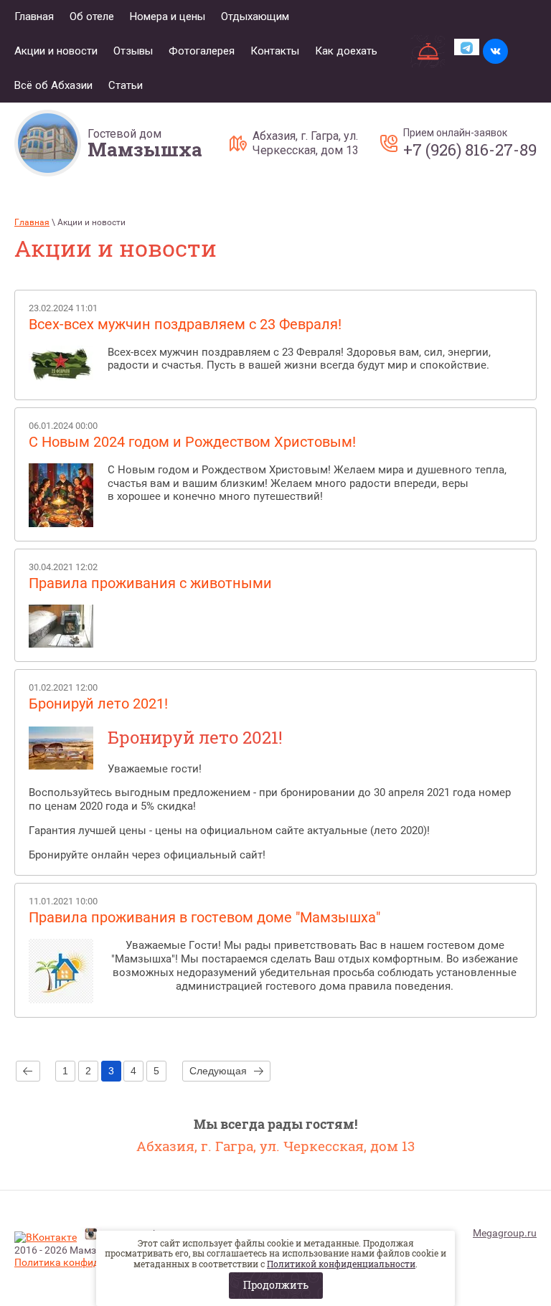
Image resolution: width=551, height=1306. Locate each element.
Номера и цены (167, 16)
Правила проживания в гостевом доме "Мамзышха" (204, 917)
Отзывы (133, 50)
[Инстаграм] (91, 1235)
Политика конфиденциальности (90, 1262)
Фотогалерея (202, 50)
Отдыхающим (255, 16)
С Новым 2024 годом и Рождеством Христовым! (192, 441)
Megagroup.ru (505, 1233)
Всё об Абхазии (53, 85)
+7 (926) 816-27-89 (470, 150)
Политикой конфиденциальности (341, 1263)
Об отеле (92, 16)
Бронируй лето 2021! (98, 703)
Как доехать (346, 50)
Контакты (274, 50)
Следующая (218, 1070)
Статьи (125, 85)
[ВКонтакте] (45, 1237)
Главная (34, 16)
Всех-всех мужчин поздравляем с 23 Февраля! (185, 324)
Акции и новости (56, 50)
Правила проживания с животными (150, 583)
